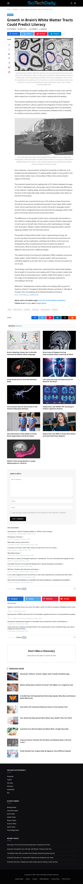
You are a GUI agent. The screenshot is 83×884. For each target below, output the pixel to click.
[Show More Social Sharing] (64, 34)
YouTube (10, 783)
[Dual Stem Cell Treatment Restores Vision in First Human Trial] (12, 709)
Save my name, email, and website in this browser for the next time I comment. (39, 513)
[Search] (75, 3)
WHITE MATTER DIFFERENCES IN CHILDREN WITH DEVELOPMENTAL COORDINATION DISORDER (38, 580)
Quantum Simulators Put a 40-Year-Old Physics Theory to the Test (29, 849)
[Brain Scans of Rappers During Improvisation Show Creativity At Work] (59, 340)
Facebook (10, 776)
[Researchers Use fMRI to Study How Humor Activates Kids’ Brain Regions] (59, 421)
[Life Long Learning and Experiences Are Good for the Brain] (59, 367)
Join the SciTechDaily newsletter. (52, 300)
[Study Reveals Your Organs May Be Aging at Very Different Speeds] (12, 753)
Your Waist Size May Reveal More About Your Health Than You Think (46, 718)
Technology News (13, 830)
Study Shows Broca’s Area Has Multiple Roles (22, 380)
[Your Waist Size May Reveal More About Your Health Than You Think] (12, 720)
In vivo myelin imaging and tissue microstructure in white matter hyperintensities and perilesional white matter (39, 575)
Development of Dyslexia (14, 537)
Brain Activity (18, 309)
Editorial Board (44, 879)
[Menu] (8, 3)
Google (28, 303)
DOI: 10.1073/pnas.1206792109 (26, 295)
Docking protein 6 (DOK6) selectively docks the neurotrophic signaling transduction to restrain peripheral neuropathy (41, 614)
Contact (34, 879)
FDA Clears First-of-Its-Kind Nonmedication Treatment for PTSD (28, 845)
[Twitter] (9, 49)
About (28, 879)
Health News (11, 817)
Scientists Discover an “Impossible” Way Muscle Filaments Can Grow (30, 858)
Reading (54, 309)
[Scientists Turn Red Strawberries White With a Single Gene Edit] (12, 731)
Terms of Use (66, 879)
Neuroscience (45, 309)
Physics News (11, 820)
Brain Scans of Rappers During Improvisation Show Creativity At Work (58, 353)
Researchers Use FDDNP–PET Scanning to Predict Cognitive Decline (58, 408)
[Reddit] (9, 72)
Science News (11, 824)
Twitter (9, 780)
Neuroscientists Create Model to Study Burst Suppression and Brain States (22, 435)
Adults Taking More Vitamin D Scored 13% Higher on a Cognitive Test (46, 685)
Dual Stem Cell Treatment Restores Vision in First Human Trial (44, 707)
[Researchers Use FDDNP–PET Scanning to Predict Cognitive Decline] (59, 394)
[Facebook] (9, 45)
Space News (11, 827)
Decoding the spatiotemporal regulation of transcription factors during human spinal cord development (37, 621)
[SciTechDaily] (41, 3)
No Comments (34, 29)
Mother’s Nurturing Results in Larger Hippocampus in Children (21, 462)
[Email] (9, 67)
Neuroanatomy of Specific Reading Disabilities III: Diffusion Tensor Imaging (29, 531)
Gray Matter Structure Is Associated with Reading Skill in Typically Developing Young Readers (35, 564)
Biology (10, 14)
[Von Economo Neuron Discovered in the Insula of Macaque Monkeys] (23, 394)
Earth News (11, 814)
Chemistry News (12, 811)
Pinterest (10, 786)
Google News (40, 303)
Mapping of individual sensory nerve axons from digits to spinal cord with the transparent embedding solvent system (41, 607)
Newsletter (10, 789)
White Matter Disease (13, 553)
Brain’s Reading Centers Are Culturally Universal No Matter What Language (22, 353)
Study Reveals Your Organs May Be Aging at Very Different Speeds (45, 751)
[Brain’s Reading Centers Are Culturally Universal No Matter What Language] (23, 340)
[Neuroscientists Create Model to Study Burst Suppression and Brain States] (23, 421)
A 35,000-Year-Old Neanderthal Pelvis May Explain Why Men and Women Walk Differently (48, 697)
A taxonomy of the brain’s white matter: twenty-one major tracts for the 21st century (31, 547)
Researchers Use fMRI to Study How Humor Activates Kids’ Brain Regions (59, 435)
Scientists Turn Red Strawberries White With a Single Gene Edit (44, 729)
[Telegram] (9, 63)
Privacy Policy (55, 879)
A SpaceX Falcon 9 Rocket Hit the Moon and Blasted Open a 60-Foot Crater (45, 741)
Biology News (11, 807)
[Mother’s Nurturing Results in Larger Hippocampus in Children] (23, 449)
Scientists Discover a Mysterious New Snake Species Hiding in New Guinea (32, 862)
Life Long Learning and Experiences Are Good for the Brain (58, 380)
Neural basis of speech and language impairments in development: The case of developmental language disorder (40, 558)
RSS (8, 793)
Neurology (35, 309)
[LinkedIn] (9, 54)
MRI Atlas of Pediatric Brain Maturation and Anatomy (22, 569)
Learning (27, 309)
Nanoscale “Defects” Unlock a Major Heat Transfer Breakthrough (44, 674)
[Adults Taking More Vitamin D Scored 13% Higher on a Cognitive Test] (12, 687)
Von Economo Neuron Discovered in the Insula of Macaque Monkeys (22, 408)
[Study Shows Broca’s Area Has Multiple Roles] (23, 367)
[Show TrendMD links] (75, 588)
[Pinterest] (9, 58)
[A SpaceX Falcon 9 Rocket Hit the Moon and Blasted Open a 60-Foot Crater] (12, 742)
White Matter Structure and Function (18, 542)
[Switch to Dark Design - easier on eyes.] (71, 3)
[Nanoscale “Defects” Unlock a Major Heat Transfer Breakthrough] (12, 676)
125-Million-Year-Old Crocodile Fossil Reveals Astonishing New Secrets (31, 853)
